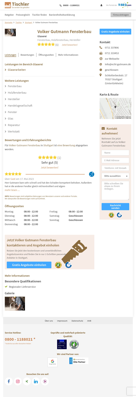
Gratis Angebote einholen (29, 265)
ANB (89, 320)
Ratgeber (9, 14)
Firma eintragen (121, 14)
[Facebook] (9, 381)
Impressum (62, 320)
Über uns (49, 320)
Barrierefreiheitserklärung (62, 14)
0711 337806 (112, 47)
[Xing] (27, 381)
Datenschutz (77, 320)
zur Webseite (112, 58)
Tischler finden (39, 14)
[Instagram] (18, 381)
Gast (13, 178)
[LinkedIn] (36, 381)
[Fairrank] (45, 381)
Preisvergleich (23, 14)
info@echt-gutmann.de (118, 64)
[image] (15, 305)
